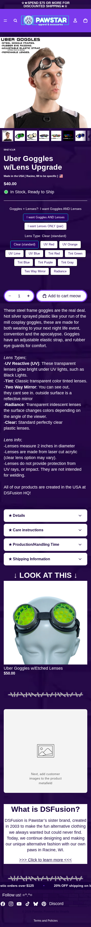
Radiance (60, 270)
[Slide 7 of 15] (80, 136)
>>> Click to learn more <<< (45, 860)
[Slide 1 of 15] (8, 136)
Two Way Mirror (35, 270)
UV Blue (34, 252)
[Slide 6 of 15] (68, 136)
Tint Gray (67, 261)
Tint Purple (45, 261)
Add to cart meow (64, 296)
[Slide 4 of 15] (44, 136)
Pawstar (37, 911)
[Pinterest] (44, 904)
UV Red (49, 243)
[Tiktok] (27, 904)
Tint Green (75, 252)
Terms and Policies (46, 920)
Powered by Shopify (56, 911)
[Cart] (85, 20)
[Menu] (5, 20)
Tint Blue (23, 261)
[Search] (15, 20)
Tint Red (54, 252)
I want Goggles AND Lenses (45, 216)
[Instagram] (11, 904)
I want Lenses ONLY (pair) (45, 225)
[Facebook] (3, 904)
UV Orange (70, 243)
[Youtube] (19, 904)
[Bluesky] (35, 904)
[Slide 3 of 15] (32, 136)
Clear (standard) (24, 243)
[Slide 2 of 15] (20, 136)
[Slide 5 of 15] (56, 136)
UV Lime (14, 252)
